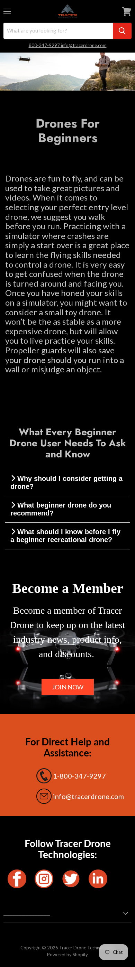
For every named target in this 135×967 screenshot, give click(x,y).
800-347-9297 (45, 45)
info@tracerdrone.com (84, 45)
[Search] (122, 31)
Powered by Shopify (67, 954)
